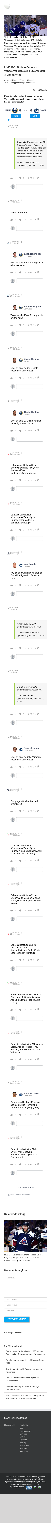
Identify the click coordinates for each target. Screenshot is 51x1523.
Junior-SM (24, 1445)
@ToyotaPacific (24, 145)
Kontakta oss (24, 1426)
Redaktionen (25, 1431)
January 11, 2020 (36, 165)
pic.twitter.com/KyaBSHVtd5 (29, 690)
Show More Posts (27, 1187)
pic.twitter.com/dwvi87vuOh (29, 627)
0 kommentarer (30, 83)
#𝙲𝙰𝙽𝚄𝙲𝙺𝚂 (22, 624)
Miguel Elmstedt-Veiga (15, 80)
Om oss (23, 1434)
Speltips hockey (23, 1441)
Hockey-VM (9, 1425)
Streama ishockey (24, 1450)
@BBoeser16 (39, 145)
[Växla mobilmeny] (45, 10)
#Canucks (34, 151)
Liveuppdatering (16, 83)
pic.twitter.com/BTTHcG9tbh (29, 157)
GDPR (23, 1437)
